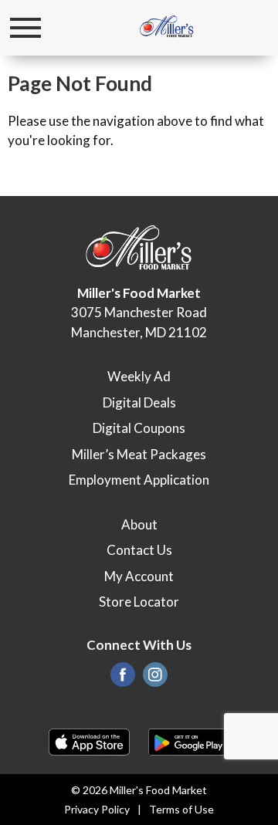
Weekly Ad (139, 376)
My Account (139, 576)
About (139, 524)
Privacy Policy (97, 809)
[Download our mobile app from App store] (89, 740)
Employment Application (139, 480)
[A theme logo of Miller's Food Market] (166, 27)
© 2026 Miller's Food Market (139, 789)
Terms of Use (181, 809)
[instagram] (155, 679)
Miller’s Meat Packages (139, 454)
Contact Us (139, 550)
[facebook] (122, 679)
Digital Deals (139, 402)
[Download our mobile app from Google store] (188, 740)
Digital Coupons (139, 428)
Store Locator (139, 601)
